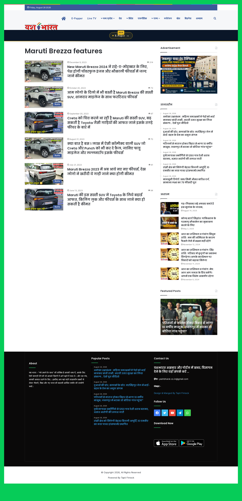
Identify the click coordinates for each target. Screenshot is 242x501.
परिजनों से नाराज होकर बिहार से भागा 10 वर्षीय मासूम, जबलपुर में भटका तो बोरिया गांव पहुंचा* (182, 327)
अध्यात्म (199, 18)
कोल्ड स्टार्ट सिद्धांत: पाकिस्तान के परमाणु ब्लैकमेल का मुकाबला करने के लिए (198, 222)
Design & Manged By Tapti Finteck (171, 393)
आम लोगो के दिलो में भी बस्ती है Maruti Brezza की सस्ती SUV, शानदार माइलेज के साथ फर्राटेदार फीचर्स (110, 94)
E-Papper (77, 18)
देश (120, 18)
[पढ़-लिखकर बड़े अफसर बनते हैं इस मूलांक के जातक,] (170, 208)
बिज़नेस (188, 18)
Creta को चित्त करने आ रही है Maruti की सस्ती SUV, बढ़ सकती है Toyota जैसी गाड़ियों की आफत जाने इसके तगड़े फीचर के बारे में (110, 123)
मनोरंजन (168, 18)
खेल (178, 18)
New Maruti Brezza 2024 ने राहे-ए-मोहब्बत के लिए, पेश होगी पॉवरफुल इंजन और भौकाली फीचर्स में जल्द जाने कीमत (107, 71)
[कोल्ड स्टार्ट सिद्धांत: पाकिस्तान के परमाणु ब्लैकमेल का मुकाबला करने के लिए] (170, 223)
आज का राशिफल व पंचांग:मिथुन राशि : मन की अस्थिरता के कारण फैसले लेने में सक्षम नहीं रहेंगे (198, 237)
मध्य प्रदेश (107, 18)
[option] (183, 317)
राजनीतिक (142, 18)
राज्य (155, 18)
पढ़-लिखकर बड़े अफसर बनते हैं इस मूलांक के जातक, (197, 205)
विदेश (130, 18)
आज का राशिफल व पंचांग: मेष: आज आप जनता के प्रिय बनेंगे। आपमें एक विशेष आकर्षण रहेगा (197, 273)
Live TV (91, 18)
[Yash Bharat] (41, 26)
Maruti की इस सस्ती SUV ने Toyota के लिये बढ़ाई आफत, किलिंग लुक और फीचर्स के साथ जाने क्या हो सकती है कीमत (106, 199)
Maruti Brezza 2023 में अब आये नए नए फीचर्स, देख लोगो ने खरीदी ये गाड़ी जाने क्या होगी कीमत (106, 171)
